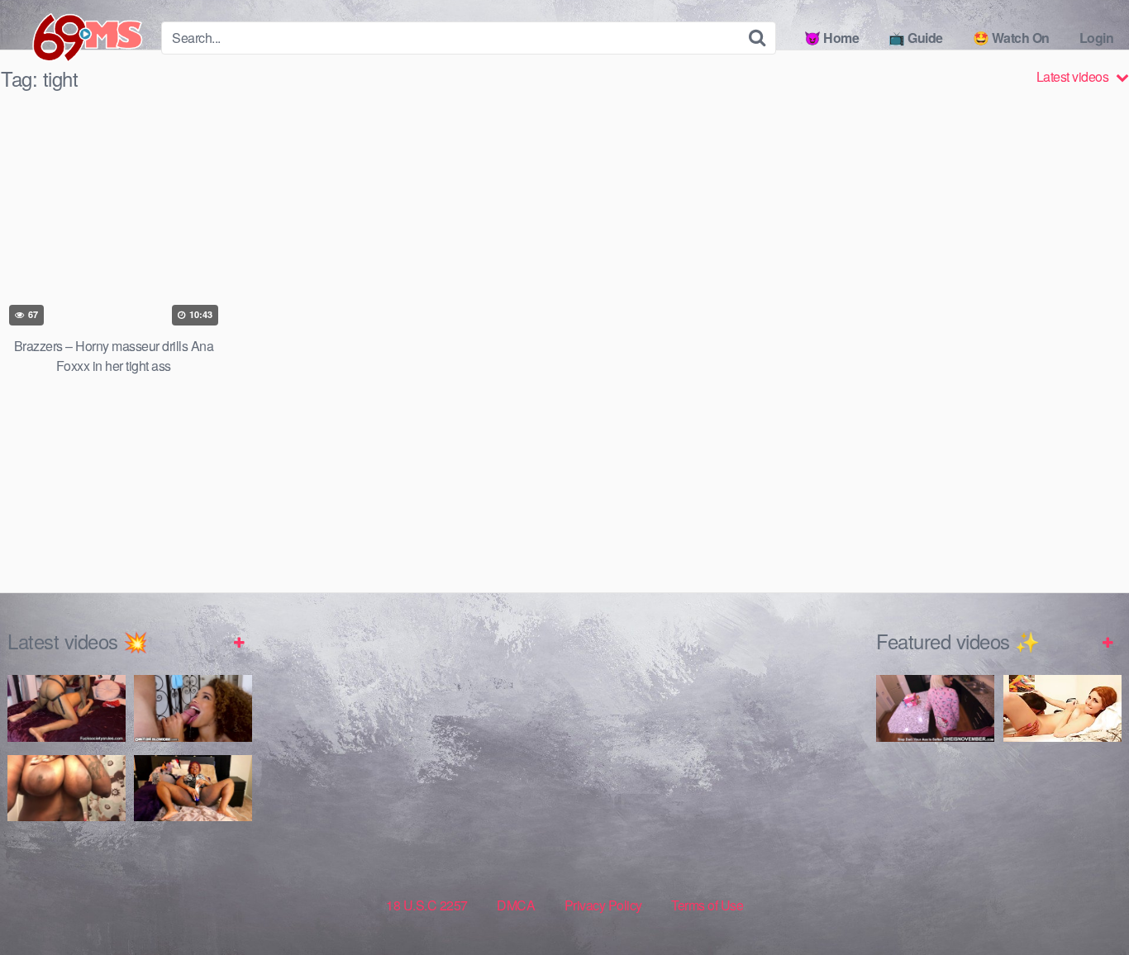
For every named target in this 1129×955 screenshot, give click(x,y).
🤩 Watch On (1011, 37)
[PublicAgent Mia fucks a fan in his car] (1062, 814)
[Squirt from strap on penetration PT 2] (66, 708)
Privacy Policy (603, 905)
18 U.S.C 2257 (427, 905)
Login (1096, 37)
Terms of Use (707, 905)
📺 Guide (915, 37)
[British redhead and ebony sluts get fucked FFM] (1062, 708)
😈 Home (831, 37)
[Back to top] (1083, 902)
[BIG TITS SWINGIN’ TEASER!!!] (66, 788)
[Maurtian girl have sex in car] (935, 814)
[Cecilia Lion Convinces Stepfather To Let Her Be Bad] (193, 708)
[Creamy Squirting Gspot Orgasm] (193, 788)
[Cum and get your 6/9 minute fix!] (74, 38)
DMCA (516, 905)
